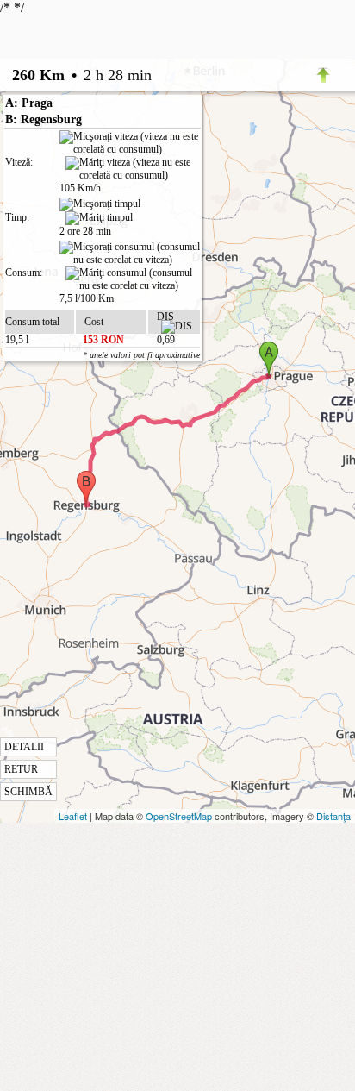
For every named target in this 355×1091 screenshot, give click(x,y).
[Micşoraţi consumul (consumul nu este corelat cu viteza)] (129, 253)
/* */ (100, 399)
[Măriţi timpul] (99, 218)
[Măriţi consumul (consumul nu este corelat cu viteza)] (132, 279)
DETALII (24, 747)
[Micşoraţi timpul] (99, 204)
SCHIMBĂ (28, 792)
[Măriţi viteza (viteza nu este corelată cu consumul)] (132, 169)
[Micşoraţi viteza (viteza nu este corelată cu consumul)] (129, 143)
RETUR (21, 769)
